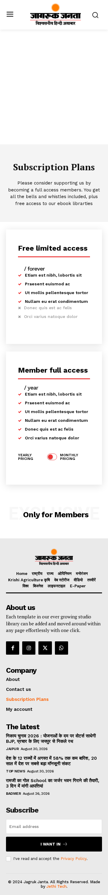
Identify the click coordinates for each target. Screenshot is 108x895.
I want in (50, 844)
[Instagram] (28, 648)
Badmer (13, 793)
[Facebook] (12, 648)
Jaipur (12, 749)
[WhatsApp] (61, 648)
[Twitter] (45, 648)
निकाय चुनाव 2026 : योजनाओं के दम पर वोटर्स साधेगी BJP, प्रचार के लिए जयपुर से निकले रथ (51, 738)
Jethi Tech (56, 886)
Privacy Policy (73, 858)
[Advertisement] (54, 87)
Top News (15, 771)
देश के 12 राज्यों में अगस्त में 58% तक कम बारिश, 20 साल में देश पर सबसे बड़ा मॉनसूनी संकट (51, 760)
